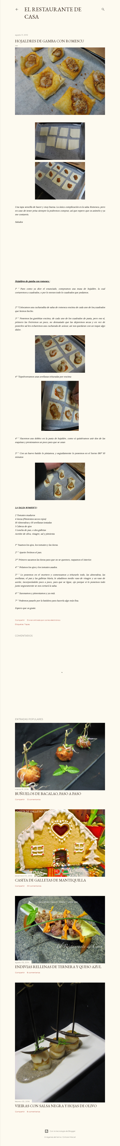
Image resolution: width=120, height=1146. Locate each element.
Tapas (27, 624)
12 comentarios (33, 799)
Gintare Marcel (69, 1137)
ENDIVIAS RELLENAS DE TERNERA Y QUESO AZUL (58, 966)
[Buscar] (103, 9)
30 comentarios (34, 886)
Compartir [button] (20, 620)
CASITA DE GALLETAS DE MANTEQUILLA (50, 880)
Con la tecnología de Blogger (62, 1131)
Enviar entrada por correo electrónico (43, 620)
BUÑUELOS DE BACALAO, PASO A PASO (48, 793)
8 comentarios (33, 972)
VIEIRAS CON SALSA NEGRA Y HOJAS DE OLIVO (56, 1105)
